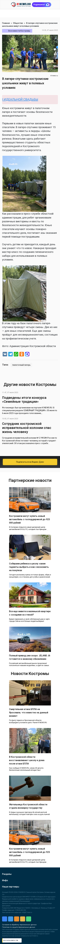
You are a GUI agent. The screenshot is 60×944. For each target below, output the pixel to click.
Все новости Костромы (19, 31)
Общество (18, 23)
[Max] (27, 354)
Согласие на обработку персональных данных (19, 939)
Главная (6, 23)
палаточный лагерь (21, 365)
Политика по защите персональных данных (18, 942)
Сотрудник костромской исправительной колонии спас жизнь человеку (26, 428)
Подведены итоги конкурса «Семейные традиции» (24, 400)
